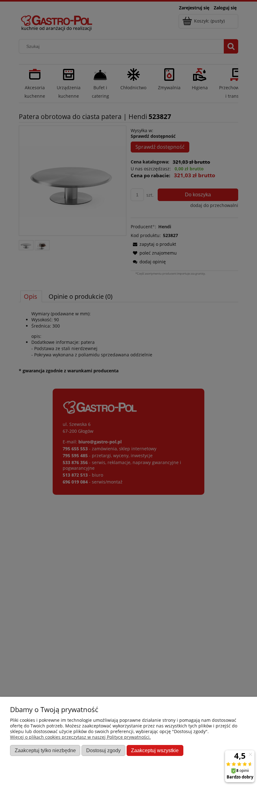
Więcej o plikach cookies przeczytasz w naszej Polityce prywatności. (80, 737)
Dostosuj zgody (103, 750)
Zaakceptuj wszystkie (155, 750)
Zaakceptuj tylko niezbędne (45, 750)
